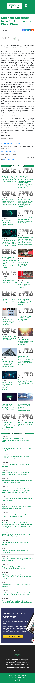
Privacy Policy (16, 679)
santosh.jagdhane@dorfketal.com (10, 143)
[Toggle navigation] (26, 6)
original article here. (8, 159)
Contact (17, 680)
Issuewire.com (26, 52)
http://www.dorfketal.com (8, 151)
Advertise (25, 679)
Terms (8, 679)
